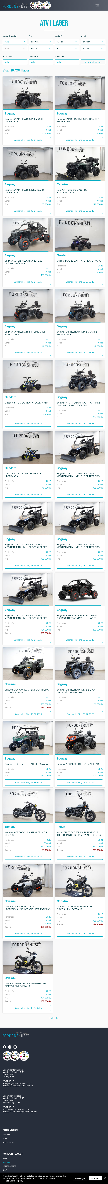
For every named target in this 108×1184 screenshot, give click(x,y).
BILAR (5, 1158)
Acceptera (95, 1178)
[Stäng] (104, 1178)
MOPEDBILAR (8, 1142)
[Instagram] (9, 1047)
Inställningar (80, 1178)
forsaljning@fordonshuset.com (17, 1083)
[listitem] (28, 110)
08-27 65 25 (8, 1081)
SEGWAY (6, 1134)
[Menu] (97, 5)
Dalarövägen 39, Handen (21, 1086)
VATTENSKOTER (9, 1166)
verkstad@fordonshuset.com (16, 1109)
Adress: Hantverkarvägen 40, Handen (20, 1112)
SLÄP (5, 1138)
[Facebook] (4, 1047)
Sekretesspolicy (16, 1180)
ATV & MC (7, 1162)
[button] (28, 140)
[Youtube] (15, 1047)
